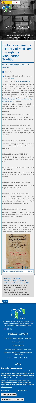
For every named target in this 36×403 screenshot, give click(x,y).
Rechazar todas (18, 399)
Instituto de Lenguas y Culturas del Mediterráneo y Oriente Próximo (18, 353)
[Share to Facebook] (5, 329)
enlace (12, 78)
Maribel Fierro (7, 99)
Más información (6, 387)
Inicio (14, 33)
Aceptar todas (6, 399)
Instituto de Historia (18, 345)
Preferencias (24, 390)
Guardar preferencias (9, 394)
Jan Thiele (16, 99)
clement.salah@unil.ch (23, 81)
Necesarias (5, 390)
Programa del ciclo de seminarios (14, 271)
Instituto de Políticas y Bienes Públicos (18, 358)
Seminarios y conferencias (12, 278)
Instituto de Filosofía (18, 342)
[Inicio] (6, 9)
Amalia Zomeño (26, 99)
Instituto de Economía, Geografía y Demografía (18, 338)
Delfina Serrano (7, 101)
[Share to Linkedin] (11, 329)
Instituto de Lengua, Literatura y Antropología (18, 349)
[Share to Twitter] (8, 329)
